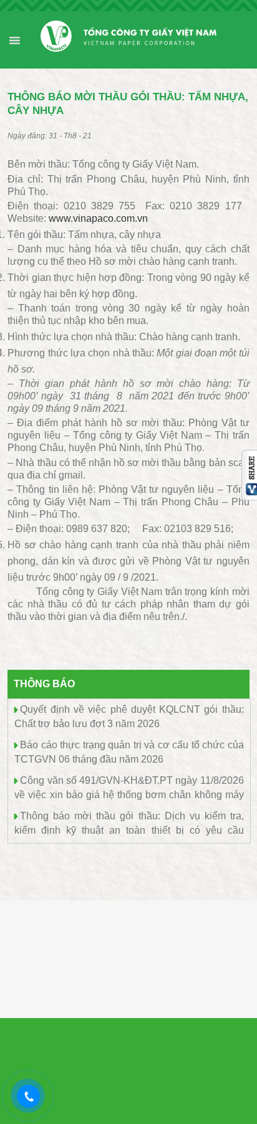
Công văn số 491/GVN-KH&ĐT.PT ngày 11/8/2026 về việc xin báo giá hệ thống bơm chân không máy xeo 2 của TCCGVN (128, 793)
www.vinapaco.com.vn (98, 218)
